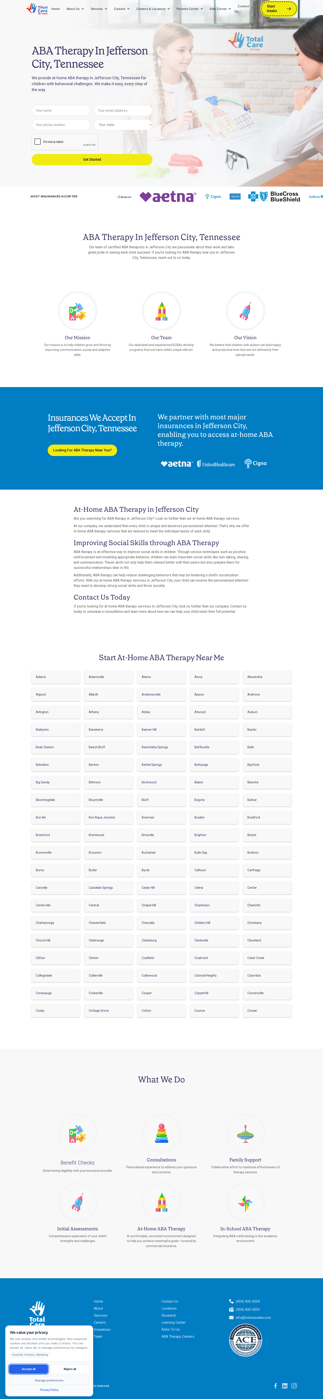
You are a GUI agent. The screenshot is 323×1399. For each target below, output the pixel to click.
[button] (75, 8)
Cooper (147, 993)
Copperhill (201, 993)
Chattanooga (45, 923)
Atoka (146, 712)
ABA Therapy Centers (178, 1336)
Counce (199, 1010)
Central (94, 905)
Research (169, 1315)
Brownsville (44, 852)
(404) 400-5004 (248, 1301)
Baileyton (42, 729)
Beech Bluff (97, 747)
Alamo (146, 677)
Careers (120, 9)
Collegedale (44, 975)
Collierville (96, 975)
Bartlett (199, 729)
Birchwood (149, 782)
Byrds (146, 870)
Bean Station (45, 747)
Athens (94, 712)
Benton (94, 764)
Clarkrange (96, 940)
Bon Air (41, 817)
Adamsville (96, 677)
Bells (250, 747)
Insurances (102, 1329)
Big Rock (253, 764)
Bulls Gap (200, 852)
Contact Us (241, 8)
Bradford (253, 817)
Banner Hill (149, 729)
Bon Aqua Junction (102, 817)
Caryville (41, 887)
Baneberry (96, 729)
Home (55, 9)
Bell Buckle (201, 747)
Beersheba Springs (155, 747)
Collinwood (149, 975)
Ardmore (253, 694)
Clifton (40, 958)
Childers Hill (202, 923)
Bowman (148, 817)
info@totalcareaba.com (253, 1318)
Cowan (252, 1010)
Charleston (202, 905)
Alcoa (198, 677)
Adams (41, 677)
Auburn (252, 712)
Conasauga (44, 993)
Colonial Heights (205, 975)
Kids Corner (218, 9)
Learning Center (174, 1322)
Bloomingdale (45, 800)
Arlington (42, 712)
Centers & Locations (151, 9)
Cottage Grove (99, 1010)
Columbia (254, 975)
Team (98, 1336)
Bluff (145, 800)
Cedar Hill (148, 887)
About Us (73, 9)
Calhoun (200, 870)
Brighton (200, 835)
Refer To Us (171, 1329)
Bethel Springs (152, 764)
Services (97, 9)
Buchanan (149, 852)
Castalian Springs (101, 887)
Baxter (252, 729)
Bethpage (201, 764)
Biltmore (95, 782)
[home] (37, 9)
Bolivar (252, 800)
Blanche (253, 782)
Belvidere (42, 764)
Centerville (43, 905)
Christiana (254, 923)
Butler (93, 870)
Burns (40, 870)
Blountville (96, 800)
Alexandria (254, 677)
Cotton (146, 1010)
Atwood (199, 712)
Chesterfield (97, 923)
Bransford (43, 835)
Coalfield (148, 958)
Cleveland (254, 940)
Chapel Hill (149, 905)
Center (252, 887)
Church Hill (43, 940)
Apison (199, 694)
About (98, 1308)
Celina (198, 887)
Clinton (93, 958)
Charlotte (253, 905)
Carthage (253, 870)
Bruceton (95, 852)
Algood (41, 694)
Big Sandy (43, 782)
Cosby (40, 1010)
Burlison (253, 852)
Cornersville (255, 993)
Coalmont (201, 958)
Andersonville (151, 694)
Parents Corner (188, 9)
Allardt (93, 694)
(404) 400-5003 (248, 1309)
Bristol (251, 835)
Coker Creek (255, 958)
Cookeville (96, 993)
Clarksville (201, 940)
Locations (169, 1308)
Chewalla (148, 923)
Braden (199, 817)
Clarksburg (149, 940)
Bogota (199, 800)
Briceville (148, 835)
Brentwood (96, 835)
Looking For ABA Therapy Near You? (82, 450)
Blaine (198, 782)
